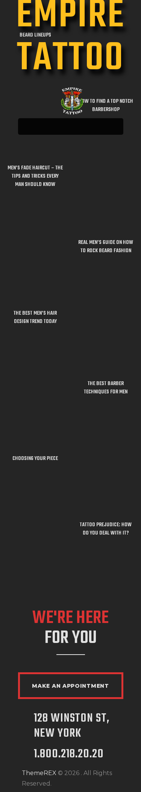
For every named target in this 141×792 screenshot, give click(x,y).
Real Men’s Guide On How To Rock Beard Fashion (105, 247)
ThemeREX (39, 773)
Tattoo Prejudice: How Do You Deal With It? (106, 529)
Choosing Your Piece (35, 459)
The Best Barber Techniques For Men (105, 388)
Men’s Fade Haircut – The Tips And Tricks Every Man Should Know (35, 176)
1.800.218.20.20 (69, 754)
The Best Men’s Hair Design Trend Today (35, 317)
